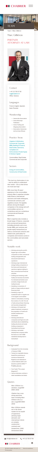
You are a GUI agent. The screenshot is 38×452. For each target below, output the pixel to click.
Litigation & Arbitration (16, 141)
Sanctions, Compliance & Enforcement (16, 150)
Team (9, 31)
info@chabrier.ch (12, 438)
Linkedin (32, 443)
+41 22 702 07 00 (28, 438)
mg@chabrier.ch (14, 94)
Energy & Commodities (16, 170)
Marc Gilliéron (17, 31)
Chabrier (12, 443)
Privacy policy (8, 450)
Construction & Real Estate (18, 172)
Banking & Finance (19, 145)
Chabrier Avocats (16, 6)
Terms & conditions (28, 448)
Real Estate (13, 147)
